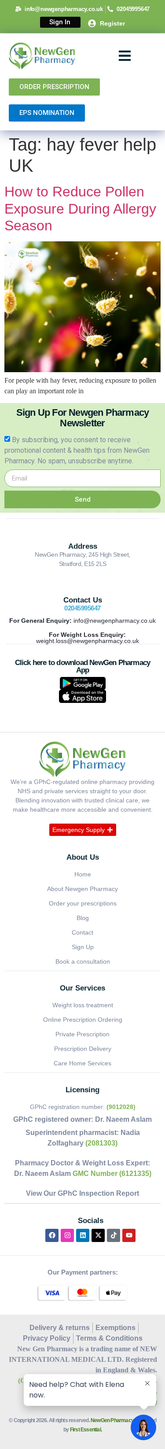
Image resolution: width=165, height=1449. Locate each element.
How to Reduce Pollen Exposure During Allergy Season (80, 208)
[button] (125, 56)
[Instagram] (67, 1235)
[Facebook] (52, 1235)
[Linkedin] (82, 1235)
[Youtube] (129, 1235)
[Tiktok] (113, 1235)
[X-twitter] (98, 1235)
